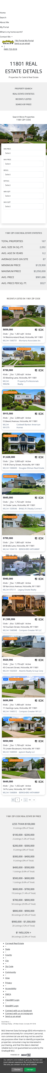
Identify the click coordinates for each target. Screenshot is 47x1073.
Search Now (23, 214)
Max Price (7, 160)
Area (7, 978)
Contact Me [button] (5, 36)
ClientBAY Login (12, 1000)
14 (29, 800)
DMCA (8, 994)
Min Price (7, 149)
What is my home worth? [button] (11, 32)
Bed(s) (6, 170)
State (7, 949)
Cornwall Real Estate (14, 943)
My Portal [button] (4, 27)
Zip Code (9, 966)
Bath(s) (6, 181)
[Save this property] (42, 308)
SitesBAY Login (12, 1005)
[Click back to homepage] (7, 42)
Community (10, 972)
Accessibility (10, 988)
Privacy (8, 982)
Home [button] (3, 12)
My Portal (29, 40)
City (7, 960)
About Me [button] (4, 22)
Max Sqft (7, 202)
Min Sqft (7, 192)
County (8, 955)
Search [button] (3, 17)
